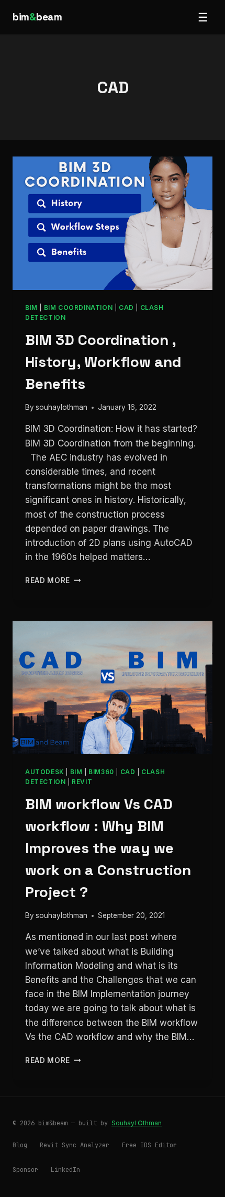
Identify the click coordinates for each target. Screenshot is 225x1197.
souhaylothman (61, 407)
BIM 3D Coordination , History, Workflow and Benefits (103, 361)
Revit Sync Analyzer (74, 1145)
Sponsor (25, 1170)
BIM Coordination (78, 307)
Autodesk (44, 772)
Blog (20, 1145)
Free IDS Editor (149, 1145)
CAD (126, 307)
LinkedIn (65, 1170)
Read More (53, 580)
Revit (82, 782)
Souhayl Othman (136, 1123)
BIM (31, 307)
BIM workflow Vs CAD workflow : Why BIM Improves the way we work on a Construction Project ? (108, 848)
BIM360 (101, 772)
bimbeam (37, 17)
